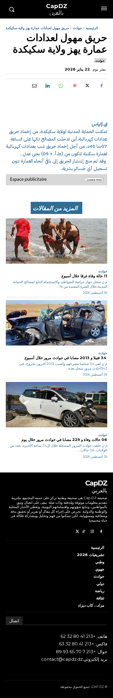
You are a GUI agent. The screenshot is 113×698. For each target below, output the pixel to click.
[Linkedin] (48, 85)
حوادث (77, 28)
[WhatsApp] (61, 85)
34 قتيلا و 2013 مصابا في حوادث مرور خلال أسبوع (65, 357)
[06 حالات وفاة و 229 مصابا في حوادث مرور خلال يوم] (56, 405)
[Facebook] (101, 85)
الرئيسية (92, 28)
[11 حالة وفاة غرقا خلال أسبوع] (56, 241)
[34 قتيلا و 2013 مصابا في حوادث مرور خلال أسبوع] (56, 323)
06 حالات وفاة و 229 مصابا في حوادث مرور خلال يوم (64, 439)
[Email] (35, 85)
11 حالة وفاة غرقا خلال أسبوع (83, 276)
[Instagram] (92, 532)
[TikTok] (84, 532)
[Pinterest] (75, 85)
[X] (88, 85)
